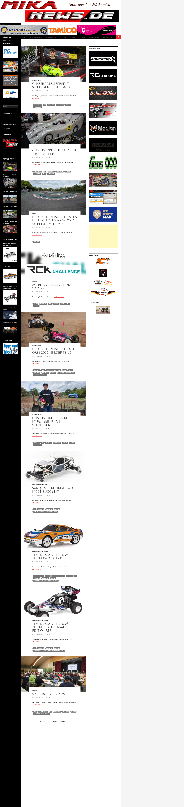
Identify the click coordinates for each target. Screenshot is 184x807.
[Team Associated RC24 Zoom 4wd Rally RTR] (10, 276)
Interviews (63, 37)
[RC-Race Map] (103, 214)
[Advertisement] (103, 236)
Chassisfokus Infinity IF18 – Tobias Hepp (54, 152)
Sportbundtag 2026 (48, 694)
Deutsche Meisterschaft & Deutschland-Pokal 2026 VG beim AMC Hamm (54, 220)
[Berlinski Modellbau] (24, 30)
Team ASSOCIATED (38, 576)
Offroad (36, 370)
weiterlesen (37, 98)
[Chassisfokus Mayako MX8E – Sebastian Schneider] (10, 199)
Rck (50, 303)
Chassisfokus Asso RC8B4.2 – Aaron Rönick (10, 207)
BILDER (70, 370)
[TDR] (10, 80)
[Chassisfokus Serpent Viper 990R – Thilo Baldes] (10, 166)
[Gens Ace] (103, 162)
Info (112, 37)
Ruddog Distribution (59, 576)
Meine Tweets (6, 128)
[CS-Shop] (103, 93)
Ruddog (69, 576)
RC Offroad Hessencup (40, 374)
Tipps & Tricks (105, 37)
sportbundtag (43, 711)
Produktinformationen (35, 37)
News (23, 37)
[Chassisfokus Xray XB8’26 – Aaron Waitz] (10, 229)
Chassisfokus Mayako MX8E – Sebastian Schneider (50, 421)
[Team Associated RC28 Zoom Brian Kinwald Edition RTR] (10, 297)
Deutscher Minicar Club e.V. (41, 713)
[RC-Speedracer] (98, 282)
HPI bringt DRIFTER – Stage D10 (10, 323)
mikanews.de (8, 37)
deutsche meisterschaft (54, 370)
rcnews (68, 104)
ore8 (64, 370)
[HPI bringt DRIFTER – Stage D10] (10, 330)
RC (45, 104)
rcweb (36, 303)
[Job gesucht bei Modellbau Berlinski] (10, 315)
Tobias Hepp (51, 173)
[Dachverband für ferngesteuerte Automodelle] (103, 292)
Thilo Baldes (37, 107)
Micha (48, 90)
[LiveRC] (103, 272)
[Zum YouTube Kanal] (10, 142)
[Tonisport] (103, 58)
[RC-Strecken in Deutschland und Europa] (108, 282)
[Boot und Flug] (103, 309)
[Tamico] (62, 30)
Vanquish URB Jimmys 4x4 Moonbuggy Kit (45, 511)
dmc (43, 370)
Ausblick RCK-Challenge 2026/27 (52, 286)
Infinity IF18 (37, 173)
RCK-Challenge (65, 303)
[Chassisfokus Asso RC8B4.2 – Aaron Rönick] (10, 214)
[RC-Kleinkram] (103, 76)
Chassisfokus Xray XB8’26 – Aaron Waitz (10, 222)
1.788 (55, 722)
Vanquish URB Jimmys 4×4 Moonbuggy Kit (52, 489)
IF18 (44, 173)
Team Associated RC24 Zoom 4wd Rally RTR (50, 556)
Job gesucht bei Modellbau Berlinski (9, 308)
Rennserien (73, 37)
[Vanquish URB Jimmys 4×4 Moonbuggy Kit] (10, 254)
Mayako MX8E (37, 445)
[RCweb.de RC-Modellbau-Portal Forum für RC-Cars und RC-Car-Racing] (103, 262)
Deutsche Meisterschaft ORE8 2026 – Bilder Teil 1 (53, 350)
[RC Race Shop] (10, 52)
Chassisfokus (36, 80)
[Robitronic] (103, 110)
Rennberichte (36, 345)
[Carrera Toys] (103, 179)
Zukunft (36, 306)
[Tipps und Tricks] (10, 348)
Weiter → (63, 722)
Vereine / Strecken (94, 37)
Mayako (72, 442)
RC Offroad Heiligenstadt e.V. (66, 372)
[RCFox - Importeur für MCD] (10, 66)
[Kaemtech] (103, 145)
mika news (60, 104)
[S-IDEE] (96, 30)
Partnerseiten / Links (51, 37)
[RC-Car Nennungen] (103, 197)
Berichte (82, 37)
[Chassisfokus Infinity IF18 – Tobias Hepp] (10, 183)
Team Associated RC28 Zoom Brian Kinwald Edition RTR (50, 627)
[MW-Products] (103, 128)
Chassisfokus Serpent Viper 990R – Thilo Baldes (52, 85)
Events (34, 213)
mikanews (51, 104)
